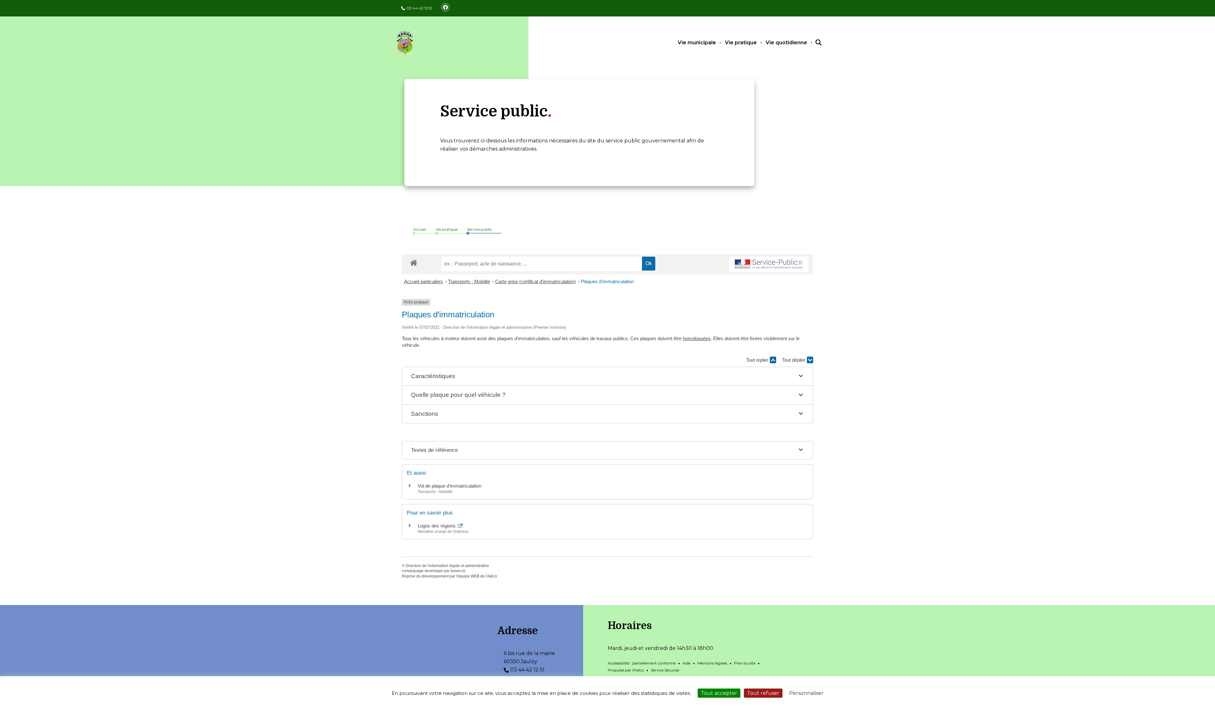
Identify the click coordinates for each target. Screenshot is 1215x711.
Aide (686, 663)
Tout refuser (763, 693)
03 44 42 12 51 (419, 8)
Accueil (419, 229)
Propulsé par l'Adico (626, 670)
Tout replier (758, 360)
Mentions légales (712, 663)
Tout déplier (794, 360)
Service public (479, 229)
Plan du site (744, 663)
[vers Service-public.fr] (768, 264)
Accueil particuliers (423, 281)
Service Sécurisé (665, 670)
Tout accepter (719, 693)
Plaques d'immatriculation (607, 281)
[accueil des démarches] (414, 262)
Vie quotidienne (786, 43)
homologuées (697, 338)
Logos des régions (437, 525)
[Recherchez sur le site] (813, 42)
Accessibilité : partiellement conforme (642, 663)
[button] (607, 376)
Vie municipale (697, 43)
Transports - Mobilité (469, 281)
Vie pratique (741, 43)
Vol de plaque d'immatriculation (449, 486)
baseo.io (458, 571)
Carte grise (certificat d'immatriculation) (535, 281)
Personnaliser (806, 693)
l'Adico (491, 576)
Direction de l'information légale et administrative (447, 566)
